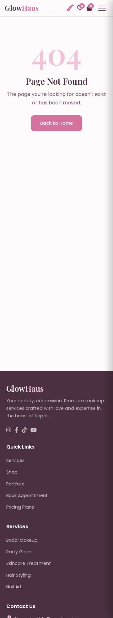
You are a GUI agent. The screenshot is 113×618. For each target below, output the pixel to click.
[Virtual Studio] (69, 8)
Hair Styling (18, 575)
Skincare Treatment (28, 563)
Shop (12, 472)
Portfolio (15, 484)
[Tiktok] (24, 430)
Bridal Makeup (22, 540)
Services (15, 460)
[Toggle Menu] (102, 8)
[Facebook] (16, 430)
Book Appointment (27, 495)
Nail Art (14, 587)
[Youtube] (33, 430)
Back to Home (56, 123)
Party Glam (18, 552)
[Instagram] (8, 430)
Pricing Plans (20, 507)
